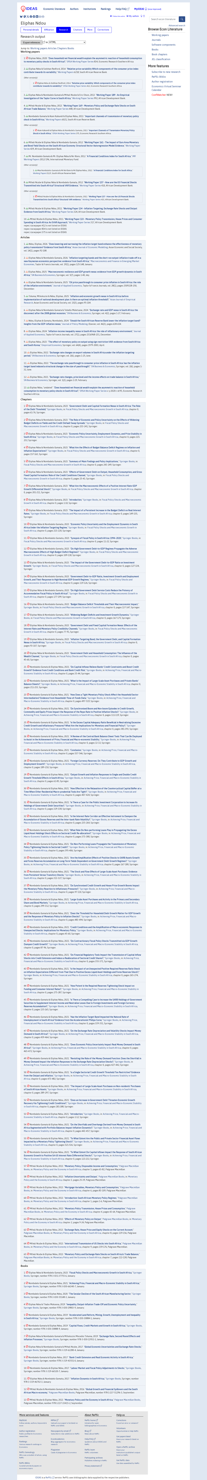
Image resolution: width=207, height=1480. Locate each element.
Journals (156, 40)
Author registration (162, 81)
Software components (163, 44)
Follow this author (119, 16)
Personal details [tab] (31, 30)
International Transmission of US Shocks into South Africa (93, 1243)
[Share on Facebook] (31, 16)
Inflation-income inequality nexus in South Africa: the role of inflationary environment (90, 331)
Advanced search (177, 25)
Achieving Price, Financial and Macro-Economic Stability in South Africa (95, 684)
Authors (74, 9)
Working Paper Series (82, 98)
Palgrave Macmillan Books (111, 1176)
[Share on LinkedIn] (37, 16)
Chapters (62, 48)
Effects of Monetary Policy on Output (83, 1219)
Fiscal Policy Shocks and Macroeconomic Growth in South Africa (97, 409)
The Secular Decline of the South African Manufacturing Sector (100, 1294)
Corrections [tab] (103, 30)
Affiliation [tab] (49, 30)
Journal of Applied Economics (67, 285)
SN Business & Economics (43, 275)
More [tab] (89, 30)
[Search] (182, 19)
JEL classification (161, 59)
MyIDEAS (147, 9)
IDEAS (38, 1477)
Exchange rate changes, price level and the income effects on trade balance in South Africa (94, 377)
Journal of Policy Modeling (75, 324)
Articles (52, 48)
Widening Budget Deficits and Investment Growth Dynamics (100, 615)
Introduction (75, 500)
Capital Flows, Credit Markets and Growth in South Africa (97, 1325)
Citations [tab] (77, 30)
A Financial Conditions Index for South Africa (109, 156)
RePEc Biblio (159, 76)
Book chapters (159, 54)
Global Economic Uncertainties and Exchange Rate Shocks (113, 1347)
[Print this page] (43, 16)
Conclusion (76, 750)
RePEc (48, 1477)
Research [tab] (63, 30)
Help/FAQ (121, 9)
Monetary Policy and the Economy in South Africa (57, 1169)
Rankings (106, 9)
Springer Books (54, 409)
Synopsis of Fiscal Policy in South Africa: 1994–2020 (96, 538)
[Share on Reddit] (34, 16)
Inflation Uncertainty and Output (81, 1176)
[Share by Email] (40, 16)
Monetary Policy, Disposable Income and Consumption (91, 1166)
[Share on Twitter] (28, 16)
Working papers (160, 35)
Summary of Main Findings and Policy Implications (93, 461)
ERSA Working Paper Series (80, 61)
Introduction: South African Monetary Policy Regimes (90, 1198)
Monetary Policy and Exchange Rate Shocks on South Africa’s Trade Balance (102, 1254)
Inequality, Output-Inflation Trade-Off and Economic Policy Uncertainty (101, 1304)
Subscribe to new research (166, 72)
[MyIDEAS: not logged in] (142, 16)
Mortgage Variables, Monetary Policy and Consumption (92, 1187)
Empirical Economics (52, 345)
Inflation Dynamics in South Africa (87, 1378)
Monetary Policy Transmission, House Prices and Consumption (95, 1208)
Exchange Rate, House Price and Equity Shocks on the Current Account (99, 1230)
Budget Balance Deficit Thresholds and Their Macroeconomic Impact (104, 604)
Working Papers (65, 72)
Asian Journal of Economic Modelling (90, 247)
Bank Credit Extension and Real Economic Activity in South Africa (101, 1357)
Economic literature (54, 9)
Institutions (89, 9)
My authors (134, 16)
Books (155, 49)
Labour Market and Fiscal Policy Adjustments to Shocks (97, 1368)
